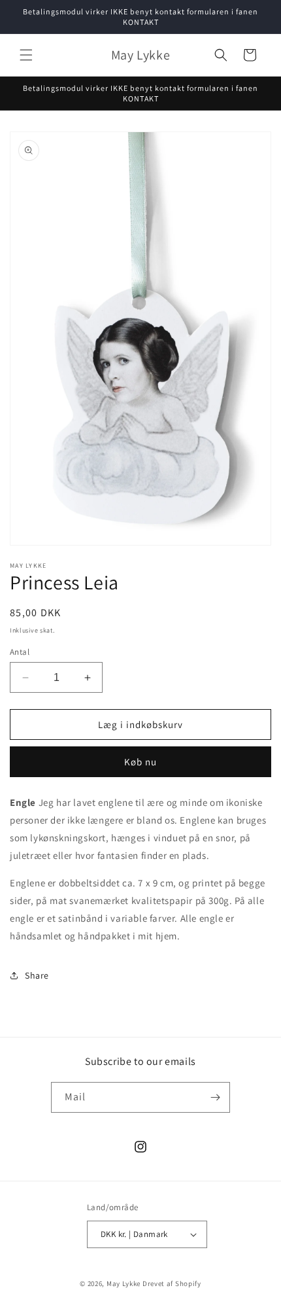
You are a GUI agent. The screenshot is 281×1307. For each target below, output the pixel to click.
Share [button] (37, 975)
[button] (26, 55)
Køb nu (140, 762)
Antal (19, 651)
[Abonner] (215, 1097)
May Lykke (123, 1283)
